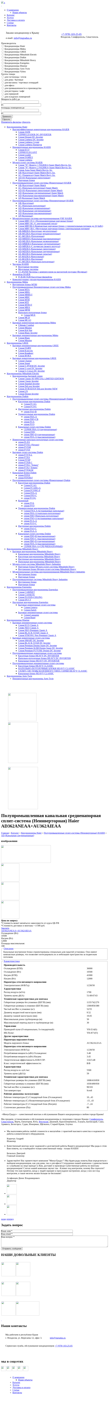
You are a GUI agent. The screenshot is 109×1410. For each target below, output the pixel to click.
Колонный (23, 500)
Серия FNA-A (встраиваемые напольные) (44, 511)
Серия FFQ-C (30, 495)
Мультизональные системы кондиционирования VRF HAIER (42, 218)
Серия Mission (25, 328)
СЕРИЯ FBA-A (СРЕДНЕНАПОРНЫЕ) (43, 546)
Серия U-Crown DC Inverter (31, 371)
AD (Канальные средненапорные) (34, 211)
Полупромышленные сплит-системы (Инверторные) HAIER (41, 183)
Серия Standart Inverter (29, 383)
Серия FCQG (30, 406)
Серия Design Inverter (28, 394)
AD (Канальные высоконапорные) (35, 213)
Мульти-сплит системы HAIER (27, 162)
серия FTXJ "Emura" (28, 467)
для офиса (9, 85)
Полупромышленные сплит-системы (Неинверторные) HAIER (43, 200)
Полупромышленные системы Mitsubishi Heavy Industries (40, 579)
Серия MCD (24, 317)
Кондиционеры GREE (15, 52)
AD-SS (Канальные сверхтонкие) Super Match (40, 190)
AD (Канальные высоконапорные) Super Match (41, 195)
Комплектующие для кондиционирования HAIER (36, 279)
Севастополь (7, 1121)
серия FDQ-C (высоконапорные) (39, 539)
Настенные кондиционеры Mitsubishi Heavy (39, 559)
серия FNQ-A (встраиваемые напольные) (44, 518)
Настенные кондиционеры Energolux (30, 602)
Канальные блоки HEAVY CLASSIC (36, 673)
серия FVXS (24, 450)
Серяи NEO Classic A (28, 628)
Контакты (11, 25)
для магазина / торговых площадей (21, 82)
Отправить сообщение (11, 1249)
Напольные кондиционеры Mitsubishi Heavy (39, 561)
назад (3, 1219)
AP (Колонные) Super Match (31, 198)
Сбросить (6, 119)
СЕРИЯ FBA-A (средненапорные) (40, 429)
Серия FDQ (29, 432)
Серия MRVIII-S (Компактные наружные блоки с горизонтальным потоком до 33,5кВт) (60, 226)
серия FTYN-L (25, 455)
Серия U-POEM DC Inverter (31, 366)
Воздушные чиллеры (28, 267)
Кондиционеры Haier (15, 46)
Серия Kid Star (25, 330)
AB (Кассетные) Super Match (32, 185)
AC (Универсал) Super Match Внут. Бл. (36, 175)
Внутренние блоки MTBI (24, 284)
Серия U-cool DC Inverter (30, 368)
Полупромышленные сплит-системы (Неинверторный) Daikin (42, 399)
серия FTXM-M (25, 470)
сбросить (26, 122)
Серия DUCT (24, 600)
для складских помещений (17, 96)
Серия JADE (24, 132)
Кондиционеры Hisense (16, 66)
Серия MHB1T (25, 294)
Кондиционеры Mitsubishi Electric (21, 54)
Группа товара (8, 74)
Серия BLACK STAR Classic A (33, 633)
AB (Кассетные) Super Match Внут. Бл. (36, 172)
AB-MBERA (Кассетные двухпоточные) (37, 231)
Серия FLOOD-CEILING (30, 597)
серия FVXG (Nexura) (28, 444)
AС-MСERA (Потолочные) (31, 236)
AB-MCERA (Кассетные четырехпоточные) (39, 233)
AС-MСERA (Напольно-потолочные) (36, 261)
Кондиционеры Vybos (15, 71)
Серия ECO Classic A (28, 625)
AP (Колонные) (25, 216)
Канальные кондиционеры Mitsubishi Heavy (39, 554)
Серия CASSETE (26, 594)
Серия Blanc (24, 338)
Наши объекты (19, 12)
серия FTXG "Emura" (28, 465)
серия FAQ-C (30, 528)
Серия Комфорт (25, 353)
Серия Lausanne (31, 615)
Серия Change (25, 361)
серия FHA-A (30, 417)
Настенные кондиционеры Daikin (34, 409)
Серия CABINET (26, 592)
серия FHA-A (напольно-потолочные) (42, 513)
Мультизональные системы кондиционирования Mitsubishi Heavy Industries (48, 572)
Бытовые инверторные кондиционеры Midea (34, 322)
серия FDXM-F (25, 478)
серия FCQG (30, 498)
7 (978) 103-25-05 (64, 1346)
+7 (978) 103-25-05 (71, 34)
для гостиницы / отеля (15, 77)
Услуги (10, 17)
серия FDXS (24, 475)
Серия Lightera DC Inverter (31, 139)
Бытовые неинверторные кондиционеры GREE (35, 345)
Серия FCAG (30, 404)
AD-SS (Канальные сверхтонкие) (34, 178)
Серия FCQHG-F (32, 490)
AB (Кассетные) (26, 203)
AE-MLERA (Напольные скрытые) (35, 254)
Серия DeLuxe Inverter (29, 386)
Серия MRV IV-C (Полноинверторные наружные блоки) (45, 221)
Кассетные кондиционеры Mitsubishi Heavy (39, 556)
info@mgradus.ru (23, 38)
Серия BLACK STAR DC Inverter (34, 643)
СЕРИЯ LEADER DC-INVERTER (34, 134)
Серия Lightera (25, 160)
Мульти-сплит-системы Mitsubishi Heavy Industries (36, 564)
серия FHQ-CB (31, 419)
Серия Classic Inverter (28, 381)
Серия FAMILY (25, 157)
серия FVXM (24, 447)
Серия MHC (24, 297)
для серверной (11, 94)
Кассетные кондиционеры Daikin (34, 401)
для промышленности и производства (23, 88)
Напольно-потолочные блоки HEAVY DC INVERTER (44, 658)
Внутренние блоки (27, 574)
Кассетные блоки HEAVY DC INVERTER (38, 656)
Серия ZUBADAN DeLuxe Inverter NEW (37, 389)
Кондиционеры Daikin (15, 57)
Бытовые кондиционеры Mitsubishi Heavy (32, 551)
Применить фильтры (11, 122)
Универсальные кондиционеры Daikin (36, 414)
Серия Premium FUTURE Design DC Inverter (39, 650)
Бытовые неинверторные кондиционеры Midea (35, 335)
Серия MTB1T (25, 305)
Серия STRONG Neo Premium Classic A (37, 635)
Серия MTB (24, 300)
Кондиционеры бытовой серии (27, 376)
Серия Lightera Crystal (28, 142)
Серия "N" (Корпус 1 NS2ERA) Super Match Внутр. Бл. (44, 165)
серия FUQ (29, 424)
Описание (8, 948)
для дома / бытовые (14, 80)
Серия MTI (23, 302)
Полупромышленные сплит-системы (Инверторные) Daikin (41, 480)
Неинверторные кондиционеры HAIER (31, 147)
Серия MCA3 (24, 320)
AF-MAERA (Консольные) (31, 256)
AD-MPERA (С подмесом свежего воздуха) (39, 246)
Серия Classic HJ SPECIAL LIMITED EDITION (41, 378)
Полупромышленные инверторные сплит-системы (37, 653)
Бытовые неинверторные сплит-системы (38, 612)
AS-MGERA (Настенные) (30, 259)
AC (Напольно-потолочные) (32, 206)
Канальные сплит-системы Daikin (34, 427)
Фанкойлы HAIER (21, 274)
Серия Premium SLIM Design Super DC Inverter (40, 648)
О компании (13, 10)
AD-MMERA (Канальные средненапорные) (39, 244)
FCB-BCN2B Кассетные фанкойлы (35, 277)
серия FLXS (24, 442)
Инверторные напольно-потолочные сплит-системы (37, 439)
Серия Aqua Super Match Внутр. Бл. (35, 170)
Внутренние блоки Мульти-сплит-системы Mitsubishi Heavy (47, 569)
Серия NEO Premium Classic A (32, 630)
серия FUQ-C (30, 523)
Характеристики (12, 961)
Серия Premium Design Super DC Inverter (37, 645)
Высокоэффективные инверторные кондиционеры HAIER (40, 129)
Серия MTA (24, 289)
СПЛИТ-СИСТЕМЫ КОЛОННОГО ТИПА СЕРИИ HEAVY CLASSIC (52, 671)
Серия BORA (24, 356)
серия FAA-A (30, 531)
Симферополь (96, 1119)
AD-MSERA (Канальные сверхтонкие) (37, 249)
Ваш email (6, 1234)
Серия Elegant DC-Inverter (30, 137)
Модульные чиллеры (28, 269)
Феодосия (43, 1121)
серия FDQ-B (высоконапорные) (39, 536)
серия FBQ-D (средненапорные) (39, 434)
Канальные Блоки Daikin (24, 472)
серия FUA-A (30, 521)
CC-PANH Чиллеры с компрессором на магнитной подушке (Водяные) (52, 272)
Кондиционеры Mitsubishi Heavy (20, 60)
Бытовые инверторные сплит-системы (36, 605)
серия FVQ (29, 506)
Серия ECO (23, 150)
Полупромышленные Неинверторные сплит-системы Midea (41, 287)
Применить (7, 116)
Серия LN (23, 391)
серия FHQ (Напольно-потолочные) (41, 516)
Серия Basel (29, 617)
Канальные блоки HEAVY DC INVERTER (38, 661)
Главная (5, 833)
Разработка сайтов (54, 1402)
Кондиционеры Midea (15, 49)
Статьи (10, 22)
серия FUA (29, 422)
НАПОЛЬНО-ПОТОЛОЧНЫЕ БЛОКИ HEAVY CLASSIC (46, 668)
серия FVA (29, 503)
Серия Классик (25, 350)
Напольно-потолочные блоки (32, 312)
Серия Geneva (30, 607)
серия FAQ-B (30, 411)
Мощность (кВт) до (10, 99)
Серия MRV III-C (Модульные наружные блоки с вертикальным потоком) (54, 228)
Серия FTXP (24, 460)
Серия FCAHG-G (32, 488)
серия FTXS (24, 457)
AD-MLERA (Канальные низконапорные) (38, 241)
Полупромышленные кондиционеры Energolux (35, 589)
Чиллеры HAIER (20, 264)
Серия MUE (29, 315)
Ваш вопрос (7, 1237)
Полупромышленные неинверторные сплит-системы (38, 663)
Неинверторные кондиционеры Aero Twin (33, 678)
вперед (10, 1219)
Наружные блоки (26, 180)
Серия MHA (24, 307)
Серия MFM (24, 310)
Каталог (11, 15)
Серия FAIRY (24, 348)
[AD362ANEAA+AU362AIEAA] (26, 862)
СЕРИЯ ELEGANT (27, 152)
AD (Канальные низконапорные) (34, 208)
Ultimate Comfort (26, 325)
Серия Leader (24, 155)
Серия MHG (24, 292)
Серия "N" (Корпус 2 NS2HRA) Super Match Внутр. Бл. (45, 167)
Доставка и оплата (16, 20)
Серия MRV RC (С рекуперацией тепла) (37, 223)
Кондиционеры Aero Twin (17, 69)
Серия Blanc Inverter (27, 333)
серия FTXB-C (25, 462)
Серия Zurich (30, 610)
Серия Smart (24, 363)
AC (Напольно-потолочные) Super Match (38, 188)
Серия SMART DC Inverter (31, 640)
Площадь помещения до (12, 107)
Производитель (8, 43)
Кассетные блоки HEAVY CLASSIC (35, 666)
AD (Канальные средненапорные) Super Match (40, 193)
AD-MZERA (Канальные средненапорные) (39, 251)
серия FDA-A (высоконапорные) (39, 437)
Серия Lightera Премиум (30, 144)
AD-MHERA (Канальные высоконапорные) (39, 239)
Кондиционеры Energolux (17, 63)
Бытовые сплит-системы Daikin (27, 452)
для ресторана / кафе (14, 91)
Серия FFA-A (30, 493)
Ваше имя (6, 1231)
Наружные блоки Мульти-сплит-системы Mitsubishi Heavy (46, 567)
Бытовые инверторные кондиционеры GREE (34, 358)
